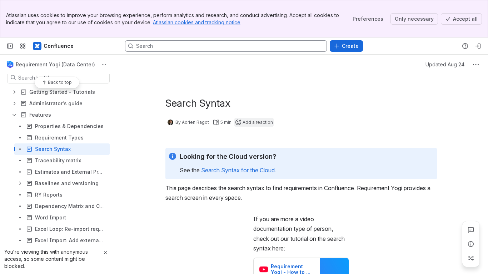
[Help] (465, 46)
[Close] (105, 252)
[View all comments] (471, 229)
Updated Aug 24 (444, 64)
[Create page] (471, 258)
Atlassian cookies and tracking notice (196, 22)
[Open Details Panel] (471, 244)
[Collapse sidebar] (10, 46)
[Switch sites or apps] (23, 46)
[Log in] (478, 46)
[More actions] (104, 64)
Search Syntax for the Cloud (238, 170)
